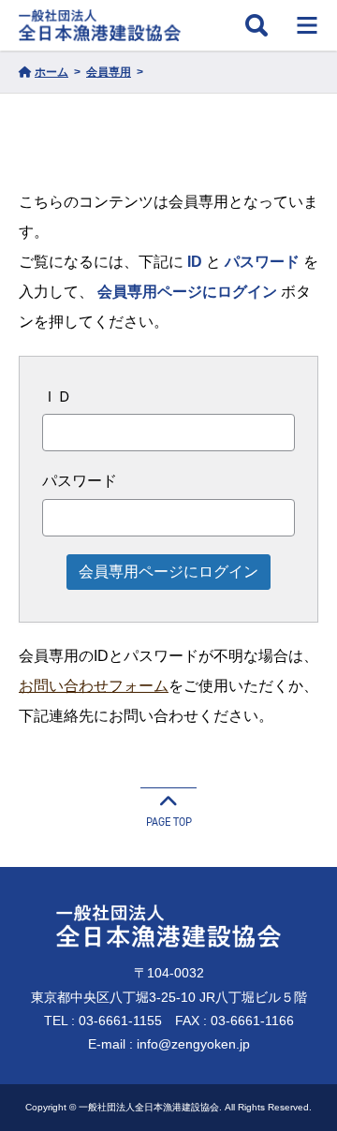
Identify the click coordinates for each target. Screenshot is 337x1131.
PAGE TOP (169, 822)
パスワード (79, 481)
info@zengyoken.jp (193, 1043)
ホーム (51, 72)
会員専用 (108, 72)
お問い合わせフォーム (93, 686)
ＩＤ (57, 396)
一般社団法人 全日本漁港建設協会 (100, 25)
